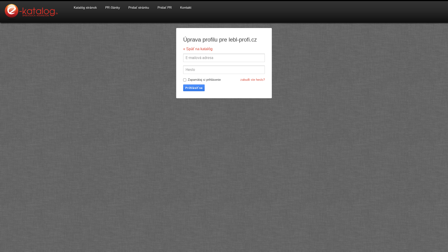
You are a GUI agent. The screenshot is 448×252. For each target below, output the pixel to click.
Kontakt (185, 7)
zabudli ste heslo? (252, 79)
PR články (112, 7)
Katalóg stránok (85, 7)
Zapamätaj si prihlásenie (226, 79)
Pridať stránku (138, 7)
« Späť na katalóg (198, 49)
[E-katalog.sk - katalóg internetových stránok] (34, 13)
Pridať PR (165, 7)
